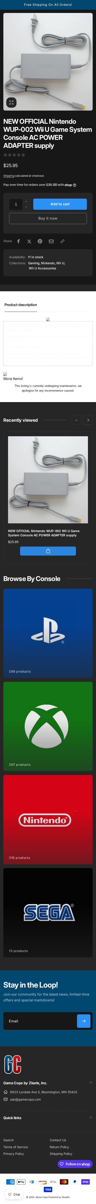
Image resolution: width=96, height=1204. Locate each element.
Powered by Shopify (59, 1197)
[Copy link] (62, 241)
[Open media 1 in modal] (48, 62)
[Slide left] (8, 62)
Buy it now (48, 218)
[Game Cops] (12, 1072)
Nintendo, (48, 263)
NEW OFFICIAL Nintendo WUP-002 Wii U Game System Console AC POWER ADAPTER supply (43, 533)
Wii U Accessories (42, 268)
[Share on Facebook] (18, 241)
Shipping (8, 175)
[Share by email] (51, 241)
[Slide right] (88, 62)
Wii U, (60, 263)
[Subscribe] (83, 1021)
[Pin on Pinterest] (40, 241)
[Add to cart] (48, 551)
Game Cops (41, 1197)
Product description (20, 304)
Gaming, (34, 263)
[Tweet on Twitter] (29, 241)
